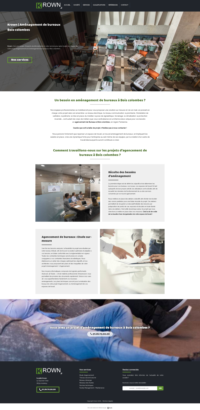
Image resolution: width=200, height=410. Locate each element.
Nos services (19, 59)
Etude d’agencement (86, 375)
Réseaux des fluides (86, 383)
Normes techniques (86, 385)
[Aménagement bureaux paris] (48, 8)
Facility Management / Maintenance (91, 388)
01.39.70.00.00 (101, 334)
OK (160, 388)
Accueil (67, 5)
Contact (124, 5)
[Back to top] (195, 404)
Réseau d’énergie (85, 380)
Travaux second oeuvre (87, 378)
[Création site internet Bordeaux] (109, 408)
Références (113, 5)
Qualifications (99, 5)
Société (77, 5)
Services (86, 5)
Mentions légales (107, 401)
